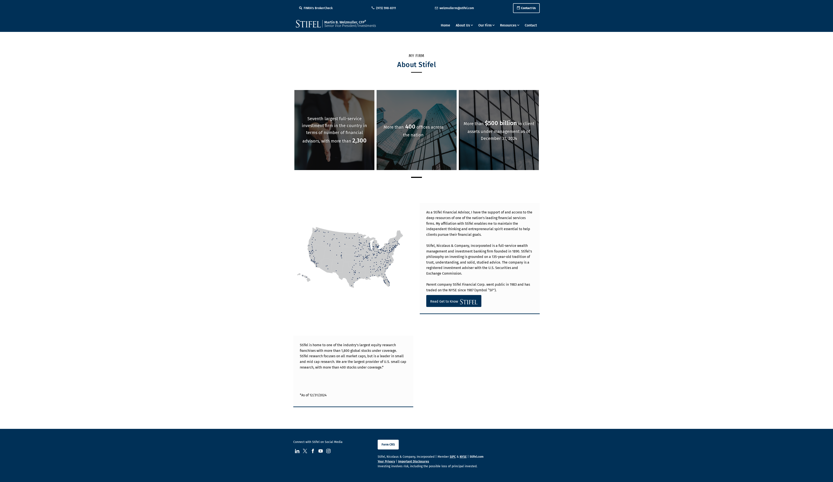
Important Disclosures (413, 461)
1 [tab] (416, 177)
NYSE (463, 457)
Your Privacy (386, 461)
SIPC (453, 457)
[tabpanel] (334, 130)
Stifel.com (477, 457)
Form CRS (388, 444)
